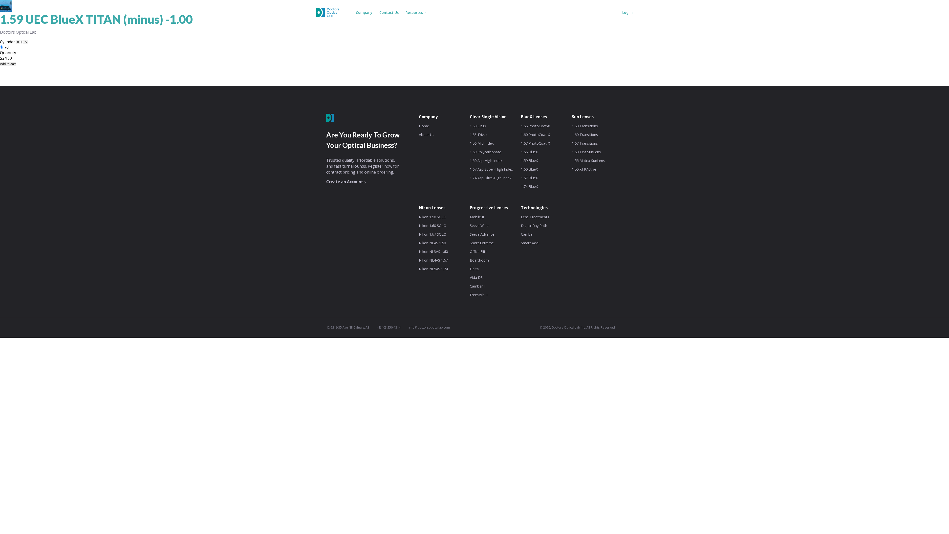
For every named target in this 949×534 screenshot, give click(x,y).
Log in (627, 12)
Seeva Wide (479, 225)
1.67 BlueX (529, 178)
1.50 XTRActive (584, 169)
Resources (414, 12)
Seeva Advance (482, 234)
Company (364, 12)
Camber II (478, 286)
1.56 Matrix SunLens (588, 160)
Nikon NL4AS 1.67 (433, 260)
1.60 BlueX (529, 169)
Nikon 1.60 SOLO (432, 225)
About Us (426, 134)
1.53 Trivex (479, 134)
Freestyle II (479, 294)
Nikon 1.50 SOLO (432, 217)
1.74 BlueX (529, 186)
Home (424, 126)
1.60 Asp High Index (486, 160)
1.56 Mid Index (482, 143)
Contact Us (389, 12)
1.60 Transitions (585, 134)
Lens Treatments (535, 217)
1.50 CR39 (478, 126)
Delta (474, 269)
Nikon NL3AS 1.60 (433, 251)
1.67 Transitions (585, 143)
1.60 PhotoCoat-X (535, 134)
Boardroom (479, 260)
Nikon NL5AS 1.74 (433, 269)
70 (6, 47)
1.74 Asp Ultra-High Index (491, 178)
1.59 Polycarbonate (485, 152)
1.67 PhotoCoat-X (535, 143)
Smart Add (530, 243)
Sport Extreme (482, 243)
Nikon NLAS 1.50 (432, 243)
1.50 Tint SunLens (586, 152)
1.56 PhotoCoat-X (535, 126)
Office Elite (478, 251)
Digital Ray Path (534, 225)
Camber (527, 234)
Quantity (8, 52)
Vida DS (476, 277)
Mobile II (477, 217)
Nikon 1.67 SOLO (432, 234)
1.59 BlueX (529, 160)
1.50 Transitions (585, 126)
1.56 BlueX (529, 152)
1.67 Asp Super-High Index (491, 169)
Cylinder (8, 41)
